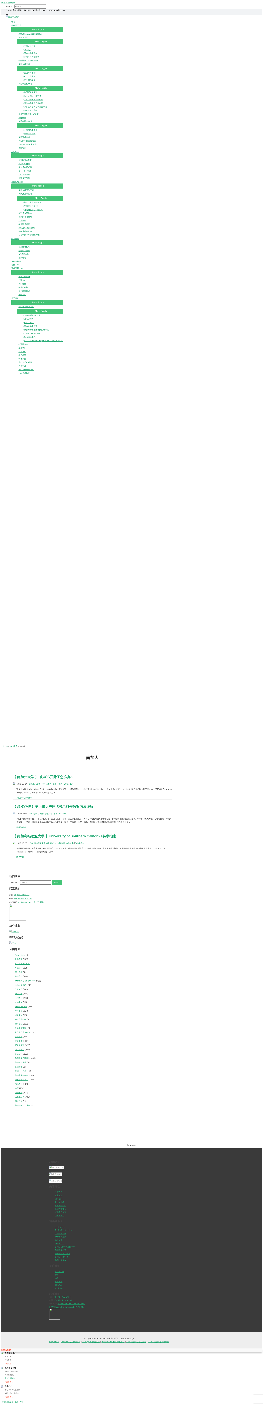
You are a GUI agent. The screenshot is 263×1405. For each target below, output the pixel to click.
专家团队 (58, 1195)
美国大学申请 (60, 1250)
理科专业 (18, 1024)
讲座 (17, 1088)
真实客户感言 (60, 1212)
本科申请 (18, 1011)
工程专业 (18, 998)
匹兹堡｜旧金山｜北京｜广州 (12, 1402)
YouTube (58, 1288)
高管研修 (18, 1101)
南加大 (49, 784)
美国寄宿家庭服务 (62, 1253)
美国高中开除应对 (22, 1075)
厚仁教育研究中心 (22, 963)
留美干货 (18, 1041)
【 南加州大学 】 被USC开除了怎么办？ (43, 777)
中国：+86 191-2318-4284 (47, 10)
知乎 (57, 1278)
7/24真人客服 (11, 10)
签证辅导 (18, 1054)
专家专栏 (58, 1192)
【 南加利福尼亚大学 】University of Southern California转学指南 (64, 836)
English (62, 10)
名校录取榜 (59, 1202)
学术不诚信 (57, 784)
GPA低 (32, 784)
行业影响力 (59, 1215)
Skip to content (8, 3)
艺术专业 (18, 1084)
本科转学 (70, 843)
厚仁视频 (18, 972)
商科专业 (18, 976)
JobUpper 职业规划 (91, 1341)
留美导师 (18, 1036)
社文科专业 (19, 1049)
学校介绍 (18, 993)
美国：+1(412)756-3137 (26, 10)
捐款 (55, 813)
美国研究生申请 (61, 1257)
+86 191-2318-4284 (23, 898)
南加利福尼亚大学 (41, 843)
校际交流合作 (20, 1019)
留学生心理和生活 (22, 1032)
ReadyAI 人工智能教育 (70, 1341)
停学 (43, 784)
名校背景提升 (60, 1233)
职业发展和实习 (21, 1079)
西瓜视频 (58, 1281)
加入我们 (58, 1199)
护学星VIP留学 (21, 1006)
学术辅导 (18, 989)
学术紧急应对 (60, 1237)
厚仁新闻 (18, 968)
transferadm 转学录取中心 (113, 1341)
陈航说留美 (21, 827)
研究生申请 (19, 1045)
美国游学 (18, 1067)
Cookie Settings (127, 1338)
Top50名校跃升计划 (63, 1230)
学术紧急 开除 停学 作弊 (25, 981)
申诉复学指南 (20, 1028)
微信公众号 (59, 1271)
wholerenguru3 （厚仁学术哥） (31, 902)
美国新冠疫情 (20, 1062)
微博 (57, 1275)
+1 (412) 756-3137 (62, 1297)
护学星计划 (59, 1243)
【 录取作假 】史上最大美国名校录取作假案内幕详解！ (55, 806)
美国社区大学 (20, 1071)
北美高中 (18, 959)
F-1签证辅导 (60, 1227)
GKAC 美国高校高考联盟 (158, 1341)
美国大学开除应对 (24, 797)
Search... (10, 6)
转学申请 (20, 857)
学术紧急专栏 (20, 985)
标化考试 (18, 1015)
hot (30, 813)
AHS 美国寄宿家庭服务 (136, 1341)
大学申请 (61, 843)
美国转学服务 (60, 1260)
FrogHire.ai (54, 1341)
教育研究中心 (60, 1205)
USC (38, 784)
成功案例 (18, 1002)
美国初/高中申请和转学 (65, 1247)
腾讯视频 (58, 1285)
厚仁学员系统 (10, 1378)
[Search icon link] (7, 13)
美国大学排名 (60, 1209)
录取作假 (48, 813)
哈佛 (42, 813)
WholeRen (68, 784)
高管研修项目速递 (22, 1105)
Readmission (20, 955)
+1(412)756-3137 (21, 894)
